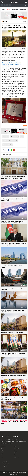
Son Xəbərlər (3, 446)
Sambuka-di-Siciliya (7, 145)
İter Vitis (16, 140)
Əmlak (15, 452)
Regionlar (3, 452)
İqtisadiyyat (16, 448)
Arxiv (2, 457)
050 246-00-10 (5, 464)
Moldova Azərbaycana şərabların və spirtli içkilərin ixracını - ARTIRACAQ (11, 64)
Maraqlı (15, 450)
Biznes (2, 448)
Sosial (2, 450)
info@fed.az (5, 466)
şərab (22, 136)
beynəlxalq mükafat (7, 140)
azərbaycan (5, 136)
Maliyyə (15, 446)
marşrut (17, 136)
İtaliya (11, 136)
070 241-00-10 (5, 461)
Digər (2, 455)
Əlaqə (15, 455)
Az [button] (25, 5)
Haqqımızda (16, 457)
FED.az (4, 68)
